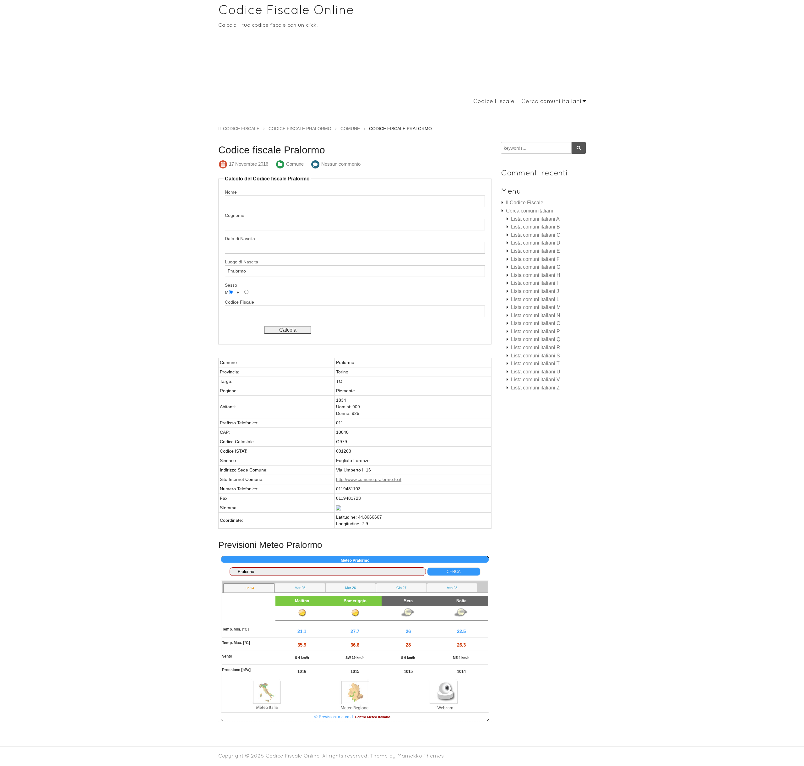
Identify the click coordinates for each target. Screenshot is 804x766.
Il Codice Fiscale (491, 101)
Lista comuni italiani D (535, 242)
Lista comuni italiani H (535, 275)
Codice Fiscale (239, 302)
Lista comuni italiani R (535, 347)
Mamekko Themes (420, 755)
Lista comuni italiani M (536, 307)
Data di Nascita (240, 238)
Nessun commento (341, 164)
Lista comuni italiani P (535, 331)
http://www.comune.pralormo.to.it (368, 479)
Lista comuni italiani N (535, 315)
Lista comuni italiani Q (535, 339)
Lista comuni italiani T (535, 363)
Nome (231, 192)
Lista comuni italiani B (535, 226)
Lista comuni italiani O (535, 323)
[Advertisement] (480, 50)
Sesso (231, 285)
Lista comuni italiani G (535, 267)
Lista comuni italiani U (535, 371)
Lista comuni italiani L (535, 299)
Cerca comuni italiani (551, 101)
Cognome (234, 215)
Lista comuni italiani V (535, 379)
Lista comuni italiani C (535, 235)
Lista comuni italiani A (535, 219)
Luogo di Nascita (241, 261)
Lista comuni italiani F (535, 259)
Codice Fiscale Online (286, 10)
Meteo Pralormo (355, 560)
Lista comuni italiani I (534, 283)
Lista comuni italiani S (535, 355)
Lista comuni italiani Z (535, 387)
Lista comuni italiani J (535, 291)
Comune (295, 164)
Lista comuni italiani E (535, 251)
